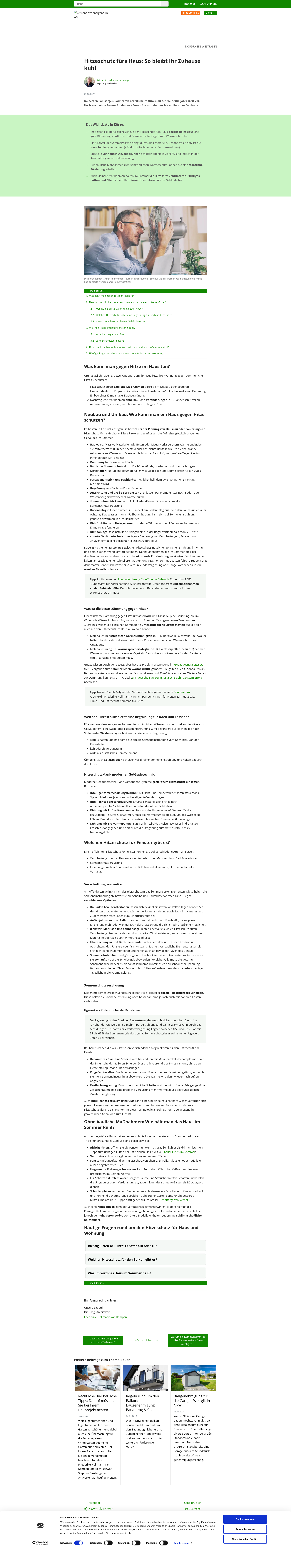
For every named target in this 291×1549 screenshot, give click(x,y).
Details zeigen (181, 1543)
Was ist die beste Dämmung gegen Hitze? (118, 308)
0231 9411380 (208, 4)
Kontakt (189, 4)
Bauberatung (182, 692)
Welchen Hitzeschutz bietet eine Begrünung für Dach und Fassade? (133, 315)
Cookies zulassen (245, 1519)
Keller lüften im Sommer (179, 1152)
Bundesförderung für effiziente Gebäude (143, 579)
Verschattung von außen (109, 334)
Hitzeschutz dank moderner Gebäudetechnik (120, 321)
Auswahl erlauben (245, 1529)
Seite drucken (192, 1503)
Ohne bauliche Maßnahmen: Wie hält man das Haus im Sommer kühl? (129, 347)
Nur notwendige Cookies (245, 1539)
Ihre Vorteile (191, 12)
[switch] (108, 1543)
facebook (94, 1503)
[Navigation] (210, 13)
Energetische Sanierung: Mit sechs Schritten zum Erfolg (167, 677)
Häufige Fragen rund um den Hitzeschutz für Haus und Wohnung (126, 353)
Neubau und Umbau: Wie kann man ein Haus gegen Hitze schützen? (127, 302)
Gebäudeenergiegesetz (188, 664)
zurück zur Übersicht (145, 1340)
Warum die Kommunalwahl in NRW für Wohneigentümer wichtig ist (188, 1340)
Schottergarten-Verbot (174, 1200)
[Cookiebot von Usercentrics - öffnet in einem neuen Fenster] (40, 1543)
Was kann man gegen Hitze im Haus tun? (112, 295)
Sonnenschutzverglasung (109, 340)
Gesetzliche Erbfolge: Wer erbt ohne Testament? (104, 1340)
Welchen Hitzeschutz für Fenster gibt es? (112, 327)
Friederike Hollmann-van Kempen (114, 80)
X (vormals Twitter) (100, 1508)
